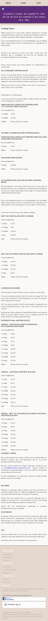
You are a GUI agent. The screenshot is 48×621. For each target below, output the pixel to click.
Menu (8, 3)
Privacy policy (8, 554)
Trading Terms (8, 557)
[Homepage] (7, 9)
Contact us (7, 560)
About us (6, 579)
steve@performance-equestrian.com (16, 468)
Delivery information (10, 570)
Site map (6, 582)
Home (23, 3)
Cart (38, 3)
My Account (7, 567)
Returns (6, 573)
